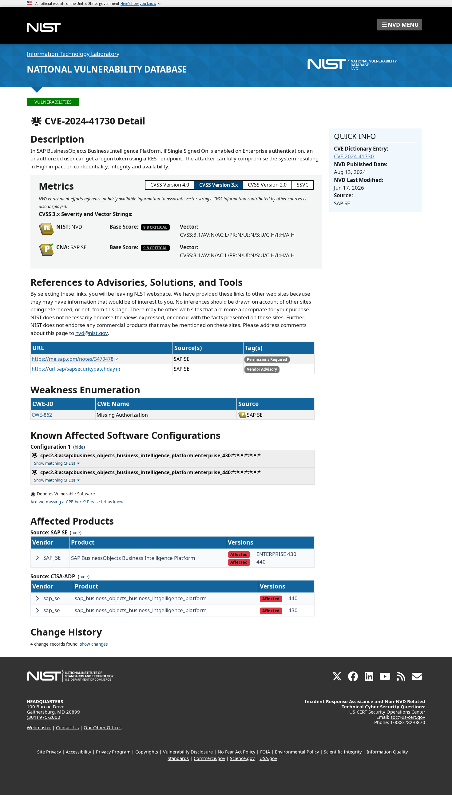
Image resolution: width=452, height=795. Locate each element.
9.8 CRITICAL (155, 227)
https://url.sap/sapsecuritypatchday (73, 368)
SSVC (302, 184)
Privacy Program (113, 752)
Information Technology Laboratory (73, 53)
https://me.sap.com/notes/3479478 (72, 359)
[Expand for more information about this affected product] (37, 557)
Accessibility (78, 752)
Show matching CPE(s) (55, 463)
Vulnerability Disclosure (188, 752)
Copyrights (146, 752)
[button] (399, 24)
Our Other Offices (102, 727)
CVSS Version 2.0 (267, 184)
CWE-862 (42, 414)
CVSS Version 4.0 (169, 184)
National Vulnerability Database (107, 69)
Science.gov (242, 758)
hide (79, 447)
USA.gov (268, 758)
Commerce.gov (209, 758)
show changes (94, 644)
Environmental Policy (297, 752)
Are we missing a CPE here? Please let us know (76, 502)
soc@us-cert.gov (408, 717)
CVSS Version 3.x (218, 184)
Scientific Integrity (343, 752)
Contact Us (67, 727)
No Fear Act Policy (236, 752)
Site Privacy (49, 752)
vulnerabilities (53, 102)
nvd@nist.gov (91, 332)
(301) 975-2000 (43, 717)
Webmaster (39, 727)
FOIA (265, 752)
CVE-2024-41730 (354, 156)
